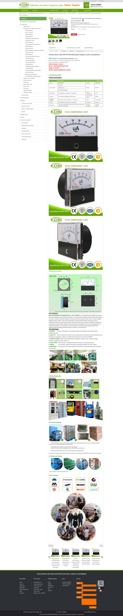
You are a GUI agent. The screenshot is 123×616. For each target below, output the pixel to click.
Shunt (23, 117)
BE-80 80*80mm (29, 34)
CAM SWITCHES (25, 131)
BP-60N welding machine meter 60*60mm (35, 50)
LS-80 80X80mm (29, 68)
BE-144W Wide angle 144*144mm (33, 76)
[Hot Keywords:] (102, 10)
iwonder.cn (74, 614)
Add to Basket (82, 34)
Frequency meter (27, 80)
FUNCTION (24, 24)
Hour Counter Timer (26, 133)
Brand (49, 582)
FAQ (95, 1)
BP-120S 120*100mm (30, 62)
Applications (22, 587)
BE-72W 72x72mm (30, 58)
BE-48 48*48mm (29, 30)
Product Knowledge (66, 583)
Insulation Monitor (28, 90)
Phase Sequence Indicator (27, 125)
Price (49, 589)
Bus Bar (23, 111)
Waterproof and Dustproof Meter (29, 21)
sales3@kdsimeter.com (98, 6)
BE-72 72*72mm (29, 32)
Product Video (65, 585)
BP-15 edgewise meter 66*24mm (33, 44)
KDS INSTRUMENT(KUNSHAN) (68, 58)
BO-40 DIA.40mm (30, 72)
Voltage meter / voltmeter (29, 78)
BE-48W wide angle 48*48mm (32, 66)
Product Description (53, 51)
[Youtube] (101, 591)
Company (87, 1)
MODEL (23, 100)
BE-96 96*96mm (29, 36)
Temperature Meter (28, 92)
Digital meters (25, 114)
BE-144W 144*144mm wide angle (33, 70)
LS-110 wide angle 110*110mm (33, 56)
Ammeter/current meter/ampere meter (32, 28)
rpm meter (26, 88)
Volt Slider (24, 139)
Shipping (71, 51)
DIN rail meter (27, 26)
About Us (22, 584)
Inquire (74, 34)
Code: (85, 47)
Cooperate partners (24, 589)
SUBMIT (93, 607)
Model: (50, 47)
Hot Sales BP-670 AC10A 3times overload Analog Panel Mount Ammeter (66, 562)
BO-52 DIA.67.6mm (30, 40)
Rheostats (24, 128)
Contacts (92, 1)
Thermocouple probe (26, 136)
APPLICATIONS (25, 97)
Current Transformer (26, 120)
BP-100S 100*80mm (30, 60)
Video (84, 1)
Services (50, 590)
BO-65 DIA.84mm (30, 42)
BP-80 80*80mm (29, 54)
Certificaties (22, 585)
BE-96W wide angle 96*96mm (32, 38)
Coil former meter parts (27, 103)
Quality (49, 583)
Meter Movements (26, 106)
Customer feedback (66, 582)
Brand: (68, 47)
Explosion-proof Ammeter (31, 74)
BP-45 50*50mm (29, 48)
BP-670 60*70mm (30, 52)
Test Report (63, 51)
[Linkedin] (99, 588)
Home (21, 582)
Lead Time (50, 587)
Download (22, 593)
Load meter (26, 82)
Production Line (79, 51)
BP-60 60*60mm (29, 64)
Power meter (26, 86)
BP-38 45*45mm (29, 46)
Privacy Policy (81, 614)
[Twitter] (102, 588)
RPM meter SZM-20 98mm (28, 108)
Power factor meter (28, 84)
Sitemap (63, 614)
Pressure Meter (25, 95)
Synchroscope (25, 122)
